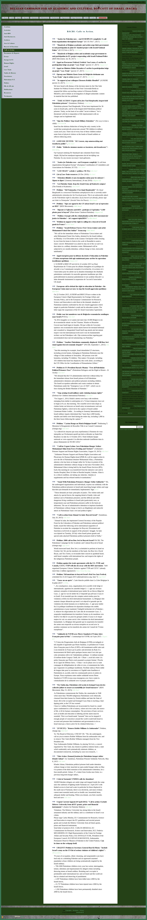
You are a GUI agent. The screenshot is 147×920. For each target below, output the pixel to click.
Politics (6, 83)
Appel (18, 18)
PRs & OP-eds (9, 86)
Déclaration (45, 18)
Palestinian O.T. (9, 79)
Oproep (26, 18)
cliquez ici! (104, 65)
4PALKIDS (56, 853)
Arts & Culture (9, 43)
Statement (35, 18)
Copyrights (68, 910)
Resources (7, 93)
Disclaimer (76, 910)
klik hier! (91, 77)
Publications (8, 89)
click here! (104, 42)
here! (97, 490)
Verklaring (55, 18)
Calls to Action (9, 50)
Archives (7, 40)
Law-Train (7, 70)
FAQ (86, 18)
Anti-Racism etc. (10, 37)
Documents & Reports (11, 53)
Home (5, 18)
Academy (7, 27)
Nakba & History (10, 73)
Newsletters (8, 76)
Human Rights (9, 63)
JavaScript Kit (80, 912)
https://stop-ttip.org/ (83, 571)
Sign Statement (77, 18)
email (22, 916)
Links (93, 18)
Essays (6, 56)
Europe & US (8, 60)
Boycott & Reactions (11, 47)
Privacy (82, 910)
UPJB (66, 583)
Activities (7, 30)
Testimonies (8, 96)
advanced (140, 429)
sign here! (65, 545)
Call (12, 18)
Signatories (65, 18)
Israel (6, 66)
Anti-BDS (7, 33)
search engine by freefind (127, 429)
